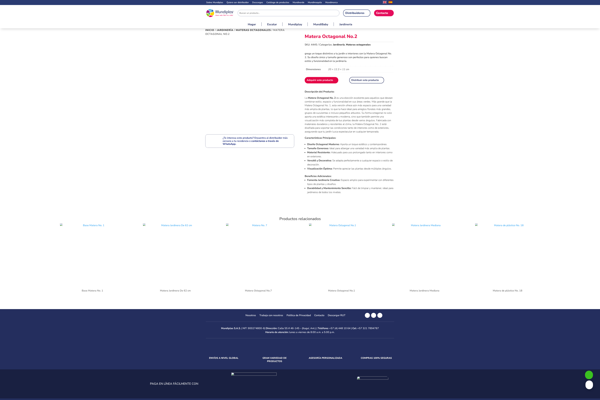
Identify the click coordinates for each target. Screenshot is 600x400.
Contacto (382, 13)
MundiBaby (320, 24)
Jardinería (225, 30)
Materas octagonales (253, 30)
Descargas (257, 2)
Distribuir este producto (365, 80)
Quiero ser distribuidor (238, 2)
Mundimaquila (315, 2)
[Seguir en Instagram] (373, 315)
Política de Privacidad (299, 315)
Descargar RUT (336, 315)
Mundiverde (298, 2)
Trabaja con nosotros (271, 315)
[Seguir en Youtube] (379, 315)
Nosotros (250, 315)
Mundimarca (331, 2)
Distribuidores (354, 13)
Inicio (209, 30)
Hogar (252, 24)
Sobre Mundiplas (214, 2)
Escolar (272, 24)
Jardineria (345, 24)
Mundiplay (295, 24)
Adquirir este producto (320, 80)
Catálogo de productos (277, 2)
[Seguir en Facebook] (367, 315)
